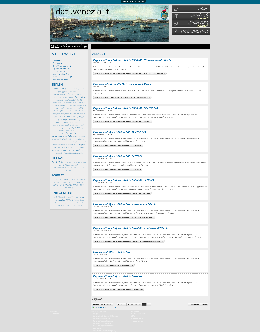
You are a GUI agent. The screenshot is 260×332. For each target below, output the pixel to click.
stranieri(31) (66, 150)
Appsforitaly (97, 328)
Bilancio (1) (57, 57)
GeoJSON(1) (80, 179)
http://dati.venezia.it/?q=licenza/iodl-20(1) (69, 167)
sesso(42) (81, 144)
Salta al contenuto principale (133, 1)
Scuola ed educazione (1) (62, 74)
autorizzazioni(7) (60, 94)
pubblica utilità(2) (79, 136)
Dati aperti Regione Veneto (102, 319)
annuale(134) (60, 88)
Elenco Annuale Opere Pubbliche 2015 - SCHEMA (117, 156)
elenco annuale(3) (70, 102)
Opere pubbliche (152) (61, 68)
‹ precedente (106, 304)
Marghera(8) (80, 125)
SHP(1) (55, 185)
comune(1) (69, 197)
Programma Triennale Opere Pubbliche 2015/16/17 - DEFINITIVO (125, 108)
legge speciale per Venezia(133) (71, 118)
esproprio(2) (71, 108)
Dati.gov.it (96, 314)
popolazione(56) (69, 133)
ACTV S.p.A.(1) (59, 197)
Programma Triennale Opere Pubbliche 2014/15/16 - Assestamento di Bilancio (130, 228)
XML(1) (75, 185)
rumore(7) (71, 144)
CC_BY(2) (67, 162)
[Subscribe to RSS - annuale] (104, 307)
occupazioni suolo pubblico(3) (68, 130)
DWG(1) (65, 179)
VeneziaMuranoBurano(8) (73, 153)
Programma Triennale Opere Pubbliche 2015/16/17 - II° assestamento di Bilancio (132, 60)
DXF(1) (72, 179)
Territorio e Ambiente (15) (63, 79)
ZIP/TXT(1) (69, 188)
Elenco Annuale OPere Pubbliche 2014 (111, 252)
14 (149, 304)
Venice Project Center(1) (74, 205)
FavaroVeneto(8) (71, 111)
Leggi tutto (130, 74)
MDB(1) (71, 182)
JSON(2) (64, 182)
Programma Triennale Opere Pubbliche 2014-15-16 (117, 276)
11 (136, 304)
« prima (96, 304)
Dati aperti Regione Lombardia (103, 326)
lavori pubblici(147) (69, 116)
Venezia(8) (58, 153)
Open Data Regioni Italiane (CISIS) (104, 331)
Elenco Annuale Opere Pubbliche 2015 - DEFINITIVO (119, 132)
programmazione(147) (62, 136)
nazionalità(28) (77, 127)
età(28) (80, 108)
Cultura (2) (57, 60)
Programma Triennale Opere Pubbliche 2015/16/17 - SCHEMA (123, 180)
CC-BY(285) (57, 161)
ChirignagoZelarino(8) (73, 100)
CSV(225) (57, 179)
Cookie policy (138, 319)
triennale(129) (79, 149)
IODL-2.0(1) (68, 170)
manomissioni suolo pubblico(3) (63, 125)
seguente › (195, 304)
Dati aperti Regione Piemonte (103, 321)
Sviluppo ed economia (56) (63, 76)
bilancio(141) (80, 96)
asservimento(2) (73, 91)
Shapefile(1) (79, 182)
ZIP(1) (82, 185)
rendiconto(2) (56, 139)
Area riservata (138, 321)
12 (140, 304)
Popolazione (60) (59, 71)
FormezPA (55, 314)
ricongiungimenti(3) (60, 144)
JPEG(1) (57, 182)
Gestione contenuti (138, 314)
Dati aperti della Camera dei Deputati (105, 316)
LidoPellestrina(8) (62, 122)
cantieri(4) (59, 100)
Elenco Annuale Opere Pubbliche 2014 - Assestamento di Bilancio (124, 204)
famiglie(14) (59, 110)
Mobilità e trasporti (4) (62, 65)
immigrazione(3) (66, 113)
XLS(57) (68, 185)
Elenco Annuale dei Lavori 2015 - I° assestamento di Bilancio (122, 84)
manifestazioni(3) (76, 122)
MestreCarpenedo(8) (62, 128)
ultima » (205, 304)
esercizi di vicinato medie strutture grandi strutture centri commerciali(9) (69, 105)
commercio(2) (58, 102)
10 (132, 304)
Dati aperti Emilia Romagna (102, 323)
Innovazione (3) (59, 63)
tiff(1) (62, 185)
